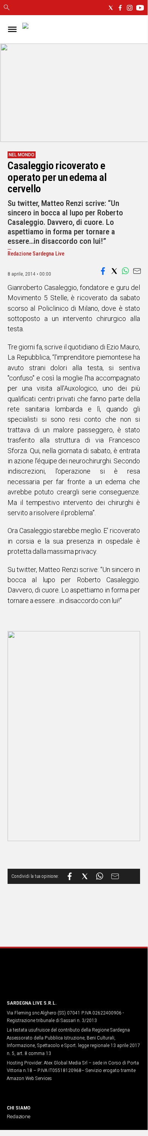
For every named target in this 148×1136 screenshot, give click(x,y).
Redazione (18, 1116)
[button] (103, 271)
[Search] (6, 8)
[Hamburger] (12, 29)
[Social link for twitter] (111, 8)
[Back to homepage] (46, 979)
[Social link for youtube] (140, 8)
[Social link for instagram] (129, 8)
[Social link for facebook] (120, 8)
